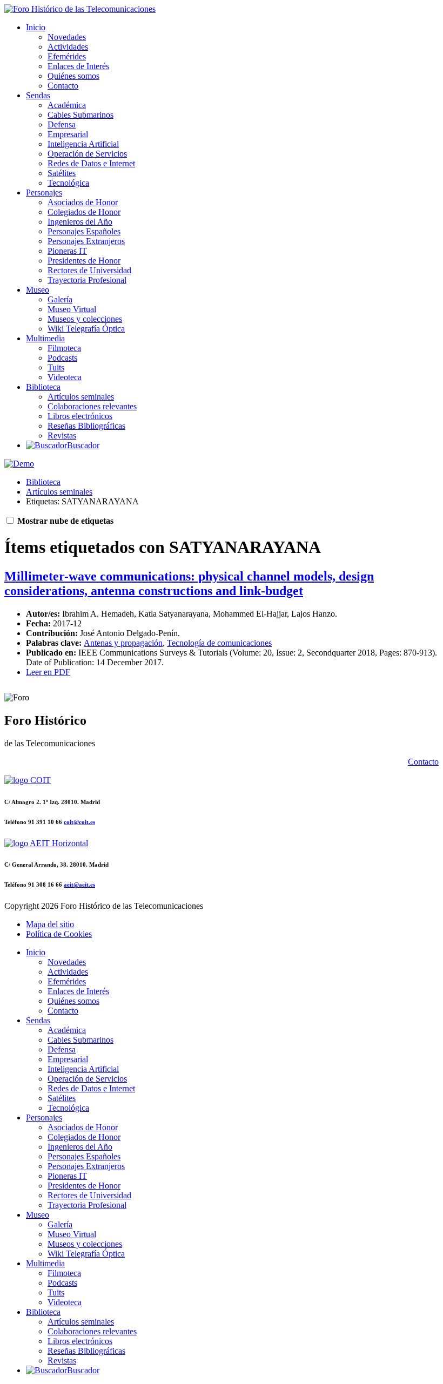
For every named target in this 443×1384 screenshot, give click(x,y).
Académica (67, 105)
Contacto (63, 85)
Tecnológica (68, 182)
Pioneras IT (67, 250)
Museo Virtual (72, 309)
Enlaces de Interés (78, 66)
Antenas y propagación (123, 642)
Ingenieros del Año (80, 221)
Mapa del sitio (50, 924)
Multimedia (45, 338)
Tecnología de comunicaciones (219, 642)
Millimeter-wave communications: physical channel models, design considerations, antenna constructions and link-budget (189, 583)
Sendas (38, 95)
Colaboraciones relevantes (92, 406)
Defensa (62, 124)
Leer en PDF (48, 672)
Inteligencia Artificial (83, 143)
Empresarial (68, 134)
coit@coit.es (79, 822)
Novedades (67, 37)
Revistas (62, 435)
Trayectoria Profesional (87, 280)
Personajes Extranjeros (86, 241)
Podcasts (62, 357)
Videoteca (65, 377)
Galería (60, 299)
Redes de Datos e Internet (91, 163)
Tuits (56, 367)
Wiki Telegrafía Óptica (86, 328)
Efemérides (67, 56)
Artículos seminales (81, 396)
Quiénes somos (73, 75)
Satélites (62, 173)
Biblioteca (43, 386)
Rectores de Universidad (89, 270)
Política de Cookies (59, 934)
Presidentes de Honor (84, 260)
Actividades (68, 46)
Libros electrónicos (80, 416)
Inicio (35, 27)
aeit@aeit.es (79, 884)
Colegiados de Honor (84, 212)
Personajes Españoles (84, 231)
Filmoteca (64, 348)
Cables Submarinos (80, 114)
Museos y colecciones (85, 318)
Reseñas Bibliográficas (86, 425)
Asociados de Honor (83, 202)
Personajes (44, 192)
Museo (37, 289)
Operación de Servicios (87, 153)
